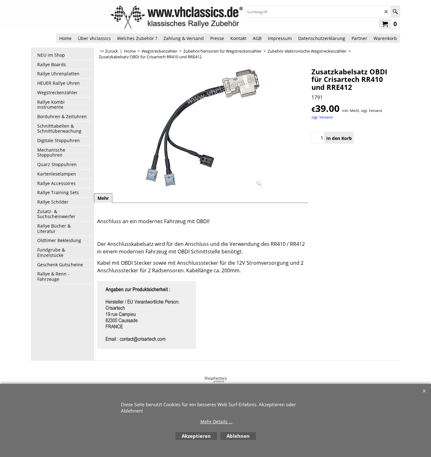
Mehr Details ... (216, 422)
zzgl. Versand (322, 117)
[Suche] (395, 11)
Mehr (103, 198)
